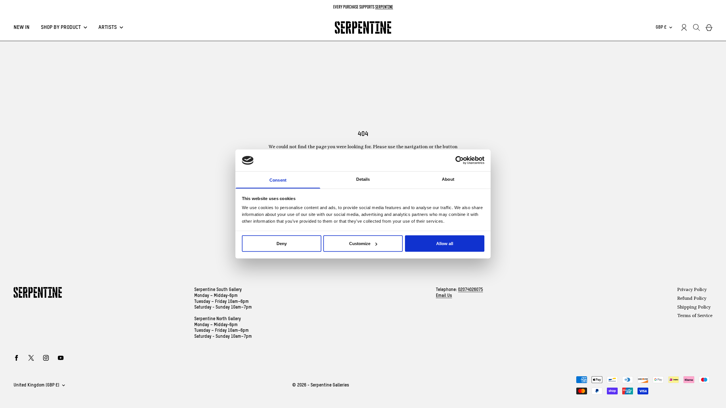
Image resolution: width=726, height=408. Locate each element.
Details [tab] (363, 179)
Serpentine (384, 6)
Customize (359, 243)
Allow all (444, 243)
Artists (107, 27)
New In (21, 27)
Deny (282, 243)
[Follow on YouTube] (61, 358)
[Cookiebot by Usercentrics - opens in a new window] (459, 160)
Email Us (444, 296)
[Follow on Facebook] (16, 358)
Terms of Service (694, 316)
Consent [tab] (277, 179)
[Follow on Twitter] (31, 358)
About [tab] (448, 179)
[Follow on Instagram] (46, 358)
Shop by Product (61, 27)
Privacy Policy (692, 290)
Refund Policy (691, 298)
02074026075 (470, 290)
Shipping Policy (694, 307)
